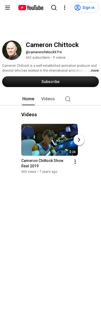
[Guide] (7, 7)
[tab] (28, 98)
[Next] (79, 139)
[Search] (54, 7)
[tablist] (50, 98)
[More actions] (75, 161)
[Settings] (64, 7)
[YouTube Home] (30, 7)
